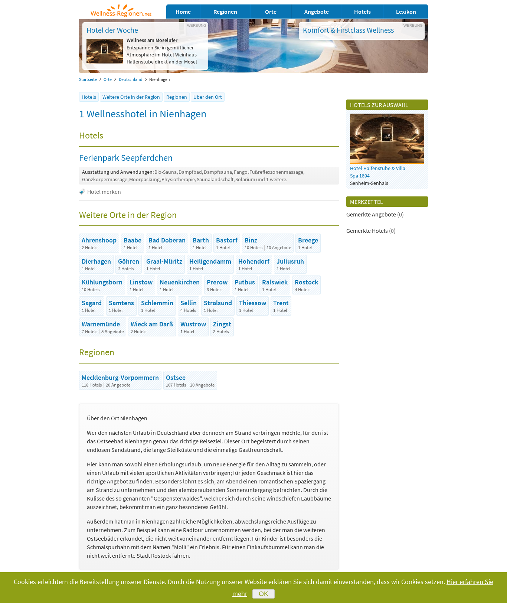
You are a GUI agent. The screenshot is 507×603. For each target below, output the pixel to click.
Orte (271, 11)
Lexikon (406, 11)
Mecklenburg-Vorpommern (120, 377)
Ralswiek (275, 282)
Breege (308, 240)
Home (183, 11)
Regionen (225, 11)
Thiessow (252, 303)
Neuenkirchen (180, 282)
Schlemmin (157, 303)
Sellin (188, 303)
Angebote (316, 11)
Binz (251, 240)
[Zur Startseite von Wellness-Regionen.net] (121, 15)
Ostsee (176, 377)
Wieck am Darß (152, 324)
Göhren (128, 261)
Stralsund (218, 303)
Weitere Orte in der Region (131, 97)
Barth (201, 240)
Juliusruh (290, 261)
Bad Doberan (167, 240)
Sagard (92, 303)
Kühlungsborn (102, 282)
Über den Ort (207, 97)
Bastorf (227, 240)
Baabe (132, 240)
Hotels (362, 11)
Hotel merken (104, 191)
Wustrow (193, 324)
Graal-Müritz (164, 261)
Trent (281, 303)
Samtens (121, 303)
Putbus (245, 282)
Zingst (222, 324)
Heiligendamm (210, 261)
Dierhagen (96, 261)
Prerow (217, 282)
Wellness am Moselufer (152, 40)
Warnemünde (101, 324)
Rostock (306, 282)
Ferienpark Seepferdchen (126, 157)
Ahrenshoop (99, 240)
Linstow (141, 282)
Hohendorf (253, 261)
